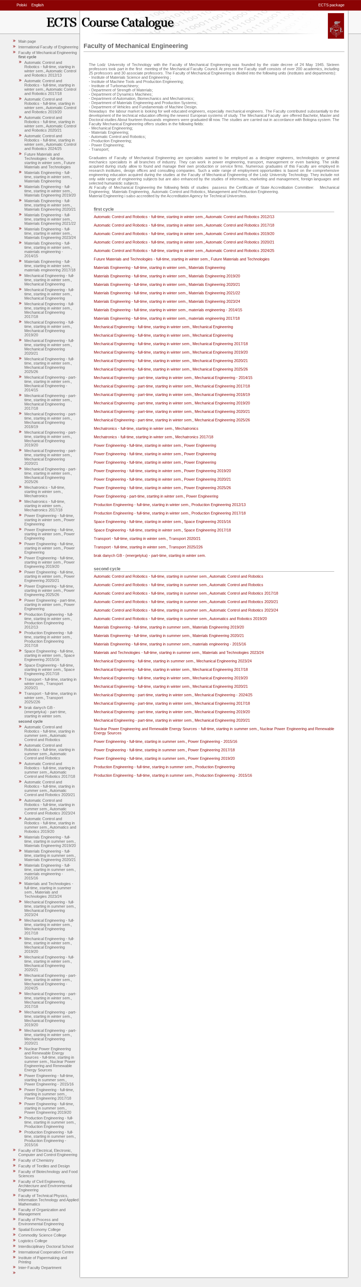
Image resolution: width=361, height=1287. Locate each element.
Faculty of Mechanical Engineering (47, 52)
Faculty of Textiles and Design (44, 1166)
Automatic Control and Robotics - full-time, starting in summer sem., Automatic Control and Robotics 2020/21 (49, 788)
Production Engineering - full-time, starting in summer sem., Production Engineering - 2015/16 (50, 1138)
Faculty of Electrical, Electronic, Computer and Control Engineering (47, 1152)
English (37, 5)
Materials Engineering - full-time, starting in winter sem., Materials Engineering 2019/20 (50, 191)
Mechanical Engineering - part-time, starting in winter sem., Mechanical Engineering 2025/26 (50, 475)
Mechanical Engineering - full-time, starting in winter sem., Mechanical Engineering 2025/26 (49, 365)
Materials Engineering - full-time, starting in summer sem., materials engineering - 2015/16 (50, 871)
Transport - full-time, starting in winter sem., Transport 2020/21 (50, 683)
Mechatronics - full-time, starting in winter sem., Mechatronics (44, 491)
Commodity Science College (42, 1235)
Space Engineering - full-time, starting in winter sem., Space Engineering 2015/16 (49, 655)
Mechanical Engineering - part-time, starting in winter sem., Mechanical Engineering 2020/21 (50, 457)
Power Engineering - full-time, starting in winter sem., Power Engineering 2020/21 (49, 576)
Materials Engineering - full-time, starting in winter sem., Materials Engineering (48, 176)
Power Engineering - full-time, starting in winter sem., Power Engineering (49, 519)
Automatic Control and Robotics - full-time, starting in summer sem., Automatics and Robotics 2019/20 (50, 825)
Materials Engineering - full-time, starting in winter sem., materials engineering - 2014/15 (48, 249)
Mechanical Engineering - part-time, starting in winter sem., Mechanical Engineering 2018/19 (50, 420)
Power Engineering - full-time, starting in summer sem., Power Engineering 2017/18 (49, 1094)
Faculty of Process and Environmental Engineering (41, 1221)
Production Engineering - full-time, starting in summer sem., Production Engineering (50, 1122)
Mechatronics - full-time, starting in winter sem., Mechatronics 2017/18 (44, 505)
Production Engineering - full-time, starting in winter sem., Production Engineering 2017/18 (48, 639)
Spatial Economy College (39, 1229)
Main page (27, 41)
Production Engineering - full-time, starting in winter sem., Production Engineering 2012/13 (48, 620)
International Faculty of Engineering (48, 47)
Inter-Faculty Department (39, 1267)
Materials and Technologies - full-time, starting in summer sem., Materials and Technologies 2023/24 (48, 890)
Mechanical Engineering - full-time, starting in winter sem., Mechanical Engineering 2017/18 (49, 310)
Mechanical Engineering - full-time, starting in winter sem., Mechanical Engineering (49, 279)
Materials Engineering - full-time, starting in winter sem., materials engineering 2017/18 (49, 265)
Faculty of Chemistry (36, 1160)
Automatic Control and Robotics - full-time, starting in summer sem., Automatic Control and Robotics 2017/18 (49, 770)
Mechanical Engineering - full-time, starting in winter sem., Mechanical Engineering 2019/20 (49, 328)
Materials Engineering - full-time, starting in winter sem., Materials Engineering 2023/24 (50, 233)
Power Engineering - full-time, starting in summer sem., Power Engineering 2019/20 (49, 1108)
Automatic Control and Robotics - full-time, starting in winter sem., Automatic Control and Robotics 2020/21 (50, 123)
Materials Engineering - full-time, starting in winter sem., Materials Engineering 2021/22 (50, 219)
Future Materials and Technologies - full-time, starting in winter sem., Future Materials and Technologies (49, 160)
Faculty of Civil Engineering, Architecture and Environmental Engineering (45, 1185)
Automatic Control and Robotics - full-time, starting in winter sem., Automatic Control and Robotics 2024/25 (50, 142)
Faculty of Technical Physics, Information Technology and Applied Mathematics (48, 1199)
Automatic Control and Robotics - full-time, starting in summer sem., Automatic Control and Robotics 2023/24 (49, 806)
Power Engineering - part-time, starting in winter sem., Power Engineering (50, 604)
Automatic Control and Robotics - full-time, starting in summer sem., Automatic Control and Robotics (49, 733)
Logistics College (32, 1241)
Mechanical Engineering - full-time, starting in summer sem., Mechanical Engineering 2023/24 (50, 908)
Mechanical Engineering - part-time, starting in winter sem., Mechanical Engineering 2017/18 (50, 401)
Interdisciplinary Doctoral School (45, 1246)
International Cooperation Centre (46, 1252)
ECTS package (331, 5)
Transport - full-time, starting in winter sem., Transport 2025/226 (50, 697)
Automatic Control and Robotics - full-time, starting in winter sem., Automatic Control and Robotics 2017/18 (50, 87)
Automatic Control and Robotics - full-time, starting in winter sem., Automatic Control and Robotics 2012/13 (50, 68)
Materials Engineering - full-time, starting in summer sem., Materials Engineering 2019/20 (50, 841)
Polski (22, 5)
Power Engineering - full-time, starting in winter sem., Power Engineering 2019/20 (49, 562)
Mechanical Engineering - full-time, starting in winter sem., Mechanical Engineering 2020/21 (49, 346)
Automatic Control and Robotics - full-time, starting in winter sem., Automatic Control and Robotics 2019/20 (50, 105)
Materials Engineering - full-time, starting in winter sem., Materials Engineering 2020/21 (50, 205)
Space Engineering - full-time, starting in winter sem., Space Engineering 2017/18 (49, 669)
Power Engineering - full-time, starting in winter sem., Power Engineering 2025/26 (49, 590)
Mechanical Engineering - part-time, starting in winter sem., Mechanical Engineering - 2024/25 (50, 981)
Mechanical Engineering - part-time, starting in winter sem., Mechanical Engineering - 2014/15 (50, 383)
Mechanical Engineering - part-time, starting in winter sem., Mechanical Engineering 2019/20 (50, 438)
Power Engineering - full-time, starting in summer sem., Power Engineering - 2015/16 (49, 1079)
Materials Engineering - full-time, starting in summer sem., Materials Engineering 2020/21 (50, 855)
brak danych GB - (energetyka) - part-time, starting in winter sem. (45, 711)
